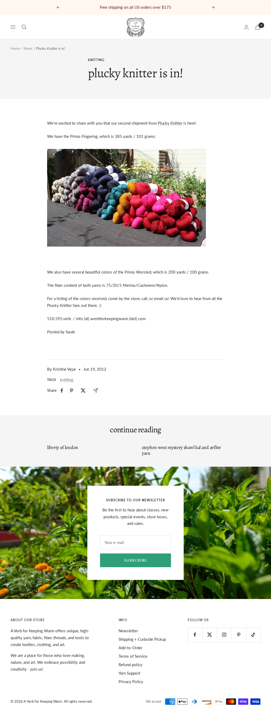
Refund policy (130, 664)
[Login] (246, 27)
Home (15, 48)
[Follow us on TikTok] (253, 635)
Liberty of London (62, 447)
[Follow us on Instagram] (224, 635)
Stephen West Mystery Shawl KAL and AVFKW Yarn (181, 450)
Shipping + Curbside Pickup (142, 639)
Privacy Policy (131, 681)
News (28, 48)
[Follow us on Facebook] (195, 635)
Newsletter (128, 630)
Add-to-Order (130, 647)
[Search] (24, 27)
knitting (96, 60)
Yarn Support (129, 673)
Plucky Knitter (170, 123)
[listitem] (62, 390)
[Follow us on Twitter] (209, 635)
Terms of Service (133, 656)
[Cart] (257, 27)
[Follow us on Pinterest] (238, 635)
